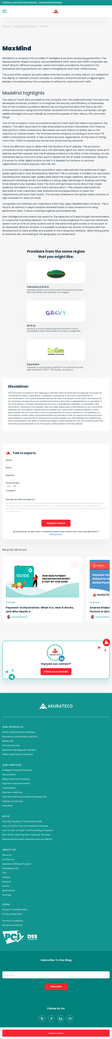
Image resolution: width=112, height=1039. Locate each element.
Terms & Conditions (12, 909)
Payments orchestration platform (20, 725)
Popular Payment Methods (25, 26)
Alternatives (8, 879)
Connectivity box (11, 734)
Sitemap (6, 883)
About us (7, 843)
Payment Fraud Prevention (16, 772)
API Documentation (12, 913)
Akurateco (7, 26)
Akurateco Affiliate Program (16, 852)
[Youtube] (70, 1007)
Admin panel (8, 763)
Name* (9, 460)
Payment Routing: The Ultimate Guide (22, 810)
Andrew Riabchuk (19, 617)
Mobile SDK (8, 729)
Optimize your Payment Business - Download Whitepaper (32, 2)
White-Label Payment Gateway (18, 720)
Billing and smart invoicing (15, 767)
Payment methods (12, 781)
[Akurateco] (56, 11)
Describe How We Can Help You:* (21, 499)
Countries (7, 794)
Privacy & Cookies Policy (15, 898)
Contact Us (8, 848)
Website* (10, 475)
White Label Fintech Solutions (17, 743)
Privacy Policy (56, 534)
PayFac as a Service (12, 789)
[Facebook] (51, 1007)
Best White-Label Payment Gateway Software (26, 823)
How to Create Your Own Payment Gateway (25, 814)
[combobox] (9, 486)
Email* (9, 467)
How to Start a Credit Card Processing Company (27, 819)
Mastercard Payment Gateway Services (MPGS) (27, 827)
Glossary (6, 870)
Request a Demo (56, 523)
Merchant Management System (19, 738)
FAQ (4, 861)
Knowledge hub (10, 857)
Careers (6, 865)
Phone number (12, 483)
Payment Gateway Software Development (24, 785)
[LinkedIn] (60, 1007)
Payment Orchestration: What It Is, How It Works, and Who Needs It (40, 609)
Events (5, 874)
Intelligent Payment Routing (16, 758)
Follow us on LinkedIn (56, 660)
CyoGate (33, 364)
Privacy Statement (12, 902)
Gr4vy (31, 325)
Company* (11, 490)
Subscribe (56, 975)
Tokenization (9, 776)
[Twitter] (42, 1007)
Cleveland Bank (38, 287)
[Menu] (4, 11)
